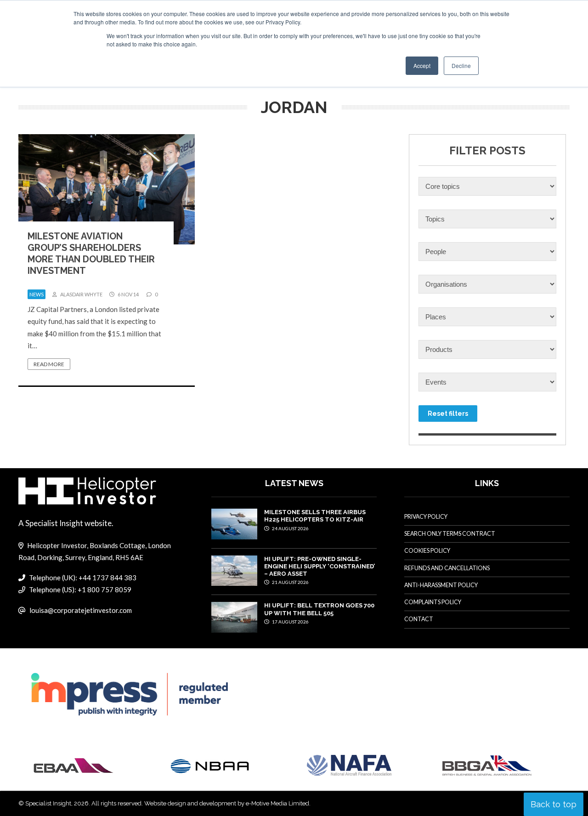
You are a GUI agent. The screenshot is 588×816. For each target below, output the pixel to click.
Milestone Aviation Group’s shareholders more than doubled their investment (91, 253)
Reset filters (448, 413)
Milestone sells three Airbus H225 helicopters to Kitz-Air (315, 516)
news (36, 294)
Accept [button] (421, 65)
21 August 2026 (290, 582)
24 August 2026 (290, 528)
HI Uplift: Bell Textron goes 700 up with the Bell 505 (319, 609)
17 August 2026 (290, 621)
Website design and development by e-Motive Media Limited (226, 803)
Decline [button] (461, 65)
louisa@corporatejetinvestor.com (80, 610)
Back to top (554, 804)
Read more (49, 364)
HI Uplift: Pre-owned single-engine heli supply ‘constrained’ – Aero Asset (319, 566)
